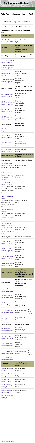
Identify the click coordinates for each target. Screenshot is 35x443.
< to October (6, 27)
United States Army (9, 22)
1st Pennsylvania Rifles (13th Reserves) (6, 319)
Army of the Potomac (25, 22)
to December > (28, 27)
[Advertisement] (17, 422)
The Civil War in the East (16, 3)
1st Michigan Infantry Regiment (6, 73)
